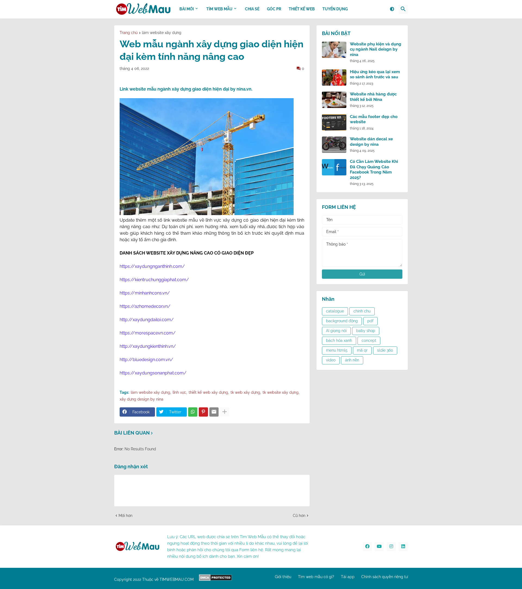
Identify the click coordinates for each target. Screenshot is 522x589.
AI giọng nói (336, 330)
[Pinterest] (203, 412)
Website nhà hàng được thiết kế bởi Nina (373, 97)
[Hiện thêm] (224, 412)
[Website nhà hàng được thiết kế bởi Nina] (334, 100)
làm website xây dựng (161, 33)
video (330, 360)
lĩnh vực (179, 392)
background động (342, 321)
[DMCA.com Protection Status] (215, 579)
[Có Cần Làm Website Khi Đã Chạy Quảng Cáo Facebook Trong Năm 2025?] (334, 167)
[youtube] (379, 546)
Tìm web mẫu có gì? (316, 577)
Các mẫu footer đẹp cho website (373, 119)
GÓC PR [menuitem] (274, 9)
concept (369, 340)
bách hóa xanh (339, 340)
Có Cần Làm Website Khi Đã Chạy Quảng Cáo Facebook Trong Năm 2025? (374, 169)
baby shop (365, 330)
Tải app (348, 577)
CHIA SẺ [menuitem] (252, 9)
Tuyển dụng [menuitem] (335, 9)
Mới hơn (125, 515)
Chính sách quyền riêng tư (384, 577)
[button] (392, 9)
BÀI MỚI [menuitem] (186, 9)
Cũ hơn (299, 515)
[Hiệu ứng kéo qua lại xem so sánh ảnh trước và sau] (334, 77)
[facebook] (367, 546)
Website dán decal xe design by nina (371, 142)
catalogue (335, 311)
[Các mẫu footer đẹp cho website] (334, 122)
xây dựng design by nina (141, 399)
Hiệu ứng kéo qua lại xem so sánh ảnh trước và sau (375, 74)
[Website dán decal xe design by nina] (334, 145)
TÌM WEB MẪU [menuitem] (219, 9)
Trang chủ (129, 33)
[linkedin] (403, 546)
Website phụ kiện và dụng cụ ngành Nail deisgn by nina (375, 49)
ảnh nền (352, 360)
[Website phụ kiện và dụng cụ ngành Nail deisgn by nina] (334, 50)
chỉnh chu (362, 311)
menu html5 (336, 350)
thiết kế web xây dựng (208, 392)
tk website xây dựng (281, 392)
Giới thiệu (283, 577)
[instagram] (391, 546)
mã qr (362, 350)
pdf (370, 321)
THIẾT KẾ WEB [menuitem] (302, 9)
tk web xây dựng (245, 392)
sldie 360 (385, 350)
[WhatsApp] (192, 412)
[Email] (214, 412)
